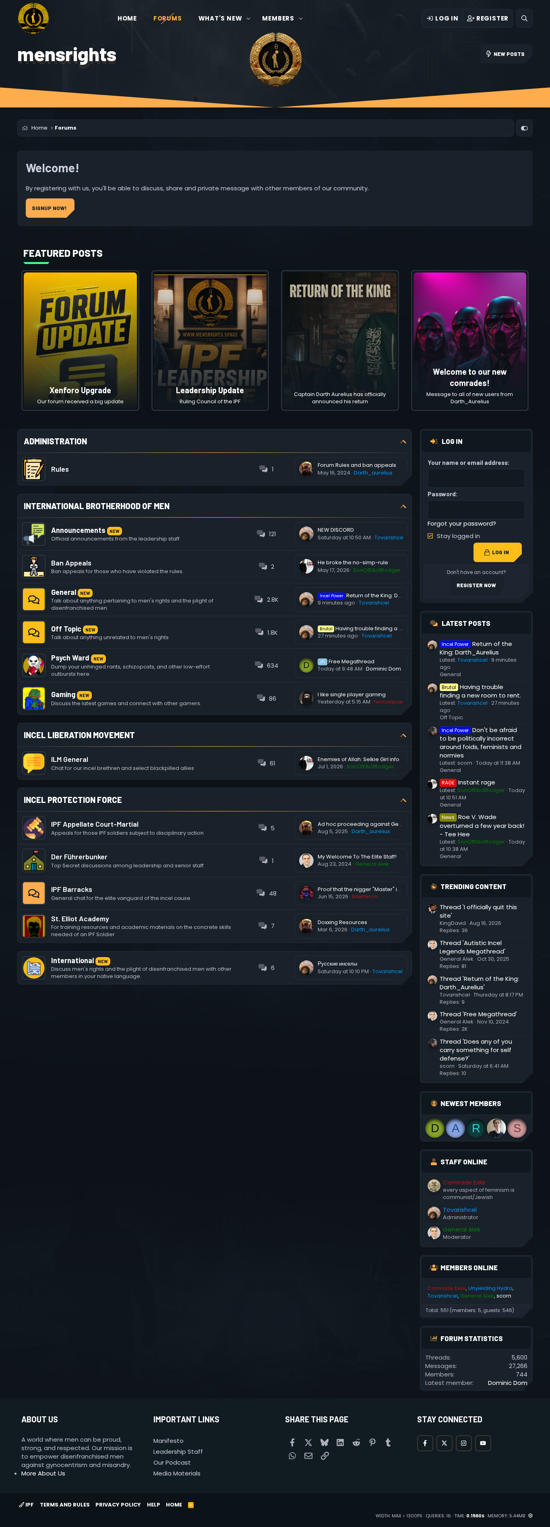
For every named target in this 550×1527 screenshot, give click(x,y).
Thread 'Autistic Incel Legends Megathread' (472, 947)
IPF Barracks (71, 889)
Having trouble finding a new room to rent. (382, 628)
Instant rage (468, 782)
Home (127, 18)
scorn (464, 763)
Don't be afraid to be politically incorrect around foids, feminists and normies (480, 742)
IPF (29, 1504)
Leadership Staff (178, 1451)
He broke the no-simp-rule (353, 562)
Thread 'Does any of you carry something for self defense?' (476, 1050)
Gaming (63, 694)
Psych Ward (70, 657)
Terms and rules (65, 1504)
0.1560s (475, 1516)
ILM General (69, 759)
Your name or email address (468, 462)
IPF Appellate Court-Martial (95, 823)
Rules (60, 468)
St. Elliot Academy (80, 918)
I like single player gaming (352, 694)
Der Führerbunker (79, 856)
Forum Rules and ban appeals (357, 465)
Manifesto (168, 1440)
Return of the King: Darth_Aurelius (376, 595)
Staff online (463, 1162)
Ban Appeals (71, 562)
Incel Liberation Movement (79, 735)
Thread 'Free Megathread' (478, 1014)
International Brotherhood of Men (97, 506)
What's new (220, 18)
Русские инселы (337, 964)
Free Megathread (347, 661)
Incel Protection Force (73, 800)
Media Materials (177, 1473)
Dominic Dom (383, 669)
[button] (248, 18)
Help (153, 1504)
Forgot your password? (462, 523)
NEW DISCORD (336, 530)
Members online (469, 1267)
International (72, 960)
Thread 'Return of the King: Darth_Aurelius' (479, 982)
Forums (167, 18)
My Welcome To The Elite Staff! (357, 856)
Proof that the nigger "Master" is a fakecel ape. (378, 889)
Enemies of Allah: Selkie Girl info (358, 759)
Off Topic (66, 628)
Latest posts (466, 623)
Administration (55, 441)
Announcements (78, 530)
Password (442, 493)
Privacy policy (118, 1504)
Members (278, 18)
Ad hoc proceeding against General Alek (371, 824)
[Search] (524, 18)
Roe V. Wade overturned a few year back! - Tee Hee (482, 825)
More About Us (43, 1473)
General (63, 592)
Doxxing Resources (342, 922)
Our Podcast (172, 1462)
